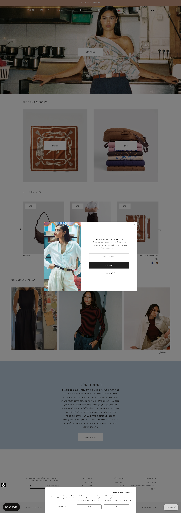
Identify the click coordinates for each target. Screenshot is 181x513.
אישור (89, 506)
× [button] (135, 224)
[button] (3, 485)
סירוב (116, 506)
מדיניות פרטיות (83, 500)
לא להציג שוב (110, 273)
